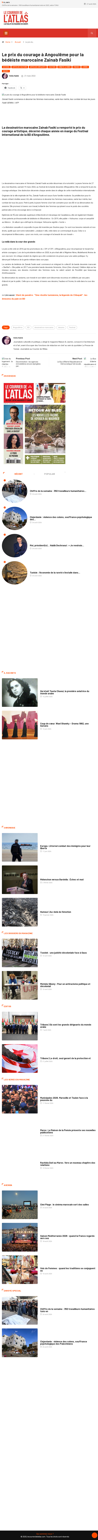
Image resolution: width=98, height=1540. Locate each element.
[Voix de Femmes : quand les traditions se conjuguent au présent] (20, 1269)
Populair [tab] (49, 474)
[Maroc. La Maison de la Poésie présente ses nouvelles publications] (20, 1131)
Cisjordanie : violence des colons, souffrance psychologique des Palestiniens (63, 1342)
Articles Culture (20, 67)
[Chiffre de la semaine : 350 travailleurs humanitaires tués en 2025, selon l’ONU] (20, 1310)
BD (28, 327)
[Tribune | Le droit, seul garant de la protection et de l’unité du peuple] (20, 1058)
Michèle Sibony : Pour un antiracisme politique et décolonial (65, 985)
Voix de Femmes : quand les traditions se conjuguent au (67, 1269)
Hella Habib (14, 76)
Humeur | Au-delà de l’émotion (55, 911)
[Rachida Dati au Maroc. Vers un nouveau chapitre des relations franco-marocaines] (20, 1164)
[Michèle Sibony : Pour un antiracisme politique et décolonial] (20, 985)
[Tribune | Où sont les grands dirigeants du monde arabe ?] (20, 1026)
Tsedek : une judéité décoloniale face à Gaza (63, 952)
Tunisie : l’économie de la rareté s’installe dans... (55, 572)
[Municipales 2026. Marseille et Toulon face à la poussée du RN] (20, 1099)
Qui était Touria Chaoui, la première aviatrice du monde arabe (64, 692)
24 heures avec (46, 1160)
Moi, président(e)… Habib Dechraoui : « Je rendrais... (57, 545)
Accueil (18, 42)
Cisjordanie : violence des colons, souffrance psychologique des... (61, 518)
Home (7, 42)
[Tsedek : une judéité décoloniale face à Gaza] (20, 953)
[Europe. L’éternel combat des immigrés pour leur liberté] (20, 847)
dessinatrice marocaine (43, 327)
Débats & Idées (64, 67)
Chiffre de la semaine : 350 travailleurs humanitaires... (58, 491)
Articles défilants (38, 67)
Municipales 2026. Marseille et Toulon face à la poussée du (64, 1098)
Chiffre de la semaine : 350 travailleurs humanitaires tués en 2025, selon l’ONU (30, 5)
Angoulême (17, 327)
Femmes (43, 981)
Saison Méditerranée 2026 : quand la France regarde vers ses (67, 1237)
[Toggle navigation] (6, 33)
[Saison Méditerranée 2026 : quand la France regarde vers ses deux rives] (20, 1237)
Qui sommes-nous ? (45, 1534)
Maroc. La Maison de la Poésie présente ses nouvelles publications (68, 1131)
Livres (85, 67)
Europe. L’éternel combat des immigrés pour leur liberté (65, 847)
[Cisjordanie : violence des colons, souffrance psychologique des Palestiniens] (20, 1342)
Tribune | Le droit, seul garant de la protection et (65, 1058)
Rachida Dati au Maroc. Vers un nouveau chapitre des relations (67, 1163)
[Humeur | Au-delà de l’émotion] (20, 912)
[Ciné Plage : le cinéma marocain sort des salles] (20, 1204)
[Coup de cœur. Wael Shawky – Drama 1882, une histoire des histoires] (20, 725)
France (76, 67)
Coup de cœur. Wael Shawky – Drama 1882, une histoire (64, 724)
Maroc (6, 71)
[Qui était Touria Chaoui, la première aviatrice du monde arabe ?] (20, 692)
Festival (72, 327)
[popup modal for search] (92, 33)
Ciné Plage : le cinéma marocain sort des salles (64, 1204)
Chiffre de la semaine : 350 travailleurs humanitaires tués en (67, 1310)
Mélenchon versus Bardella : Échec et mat (62, 879)
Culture (52, 67)
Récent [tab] (19, 474)
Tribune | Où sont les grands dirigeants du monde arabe (65, 1025)
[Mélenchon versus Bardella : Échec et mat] (20, 879)
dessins (61, 327)
